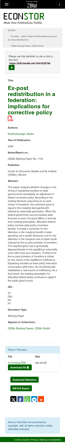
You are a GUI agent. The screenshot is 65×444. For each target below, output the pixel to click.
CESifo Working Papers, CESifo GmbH (27, 45)
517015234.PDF (17, 362)
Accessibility (54, 439)
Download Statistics (24, 379)
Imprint (26, 439)
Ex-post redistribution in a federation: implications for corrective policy (31, 100)
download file (18, 367)
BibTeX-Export (21, 388)
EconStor (12, 30)
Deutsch (58, 442)
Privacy (34, 439)
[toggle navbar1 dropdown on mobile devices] (6, 4)
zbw (32, 5)
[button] (13, 399)
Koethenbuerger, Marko (21, 133)
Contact (17, 439)
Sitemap (43, 439)
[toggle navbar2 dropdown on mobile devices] (59, 4)
